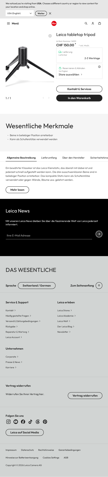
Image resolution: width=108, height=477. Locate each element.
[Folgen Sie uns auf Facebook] (23, 422)
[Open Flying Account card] (93, 23)
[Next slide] (49, 98)
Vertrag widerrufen (85, 395)
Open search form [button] (86, 23)
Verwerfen (50, 13)
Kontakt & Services (79, 89)
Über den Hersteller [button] (73, 157)
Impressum (11, 450)
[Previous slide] (43, 98)
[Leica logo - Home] (54, 23)
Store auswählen (69, 74)
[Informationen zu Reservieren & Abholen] (99, 66)
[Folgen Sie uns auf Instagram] (8, 422)
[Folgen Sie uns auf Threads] (37, 422)
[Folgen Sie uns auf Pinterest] (45, 422)
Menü (15, 23)
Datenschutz (27, 450)
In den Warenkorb (79, 98)
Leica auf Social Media (24, 432)
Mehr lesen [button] (17, 189)
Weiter (41, 13)
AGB (66, 457)
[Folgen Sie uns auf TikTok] (30, 422)
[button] (99, 285)
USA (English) (14, 13)
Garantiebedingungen (69, 450)
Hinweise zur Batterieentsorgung (22, 457)
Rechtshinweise (46, 450)
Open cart (99, 23)
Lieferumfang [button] (49, 157)
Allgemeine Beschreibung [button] (21, 157)
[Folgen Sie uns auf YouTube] (16, 422)
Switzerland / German (37, 285)
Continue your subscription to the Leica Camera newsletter (99, 234)
